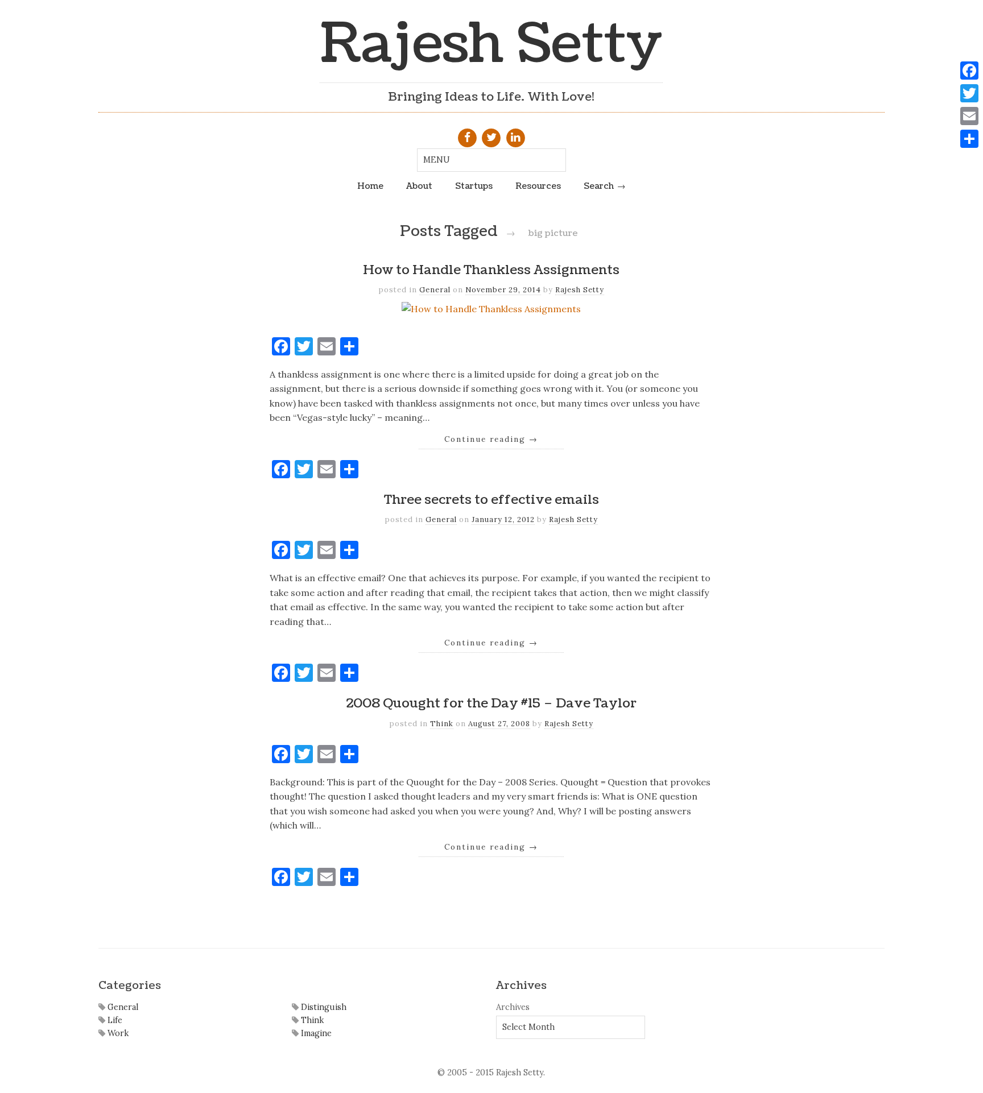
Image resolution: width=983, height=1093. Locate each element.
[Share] (969, 138)
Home (370, 186)
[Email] (969, 116)
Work (117, 1033)
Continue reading (491, 439)
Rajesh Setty (491, 44)
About (419, 186)
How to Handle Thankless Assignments (491, 270)
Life (113, 1020)
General (435, 290)
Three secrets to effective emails (491, 500)
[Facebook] (969, 70)
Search (599, 186)
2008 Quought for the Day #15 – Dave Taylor (491, 703)
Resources (538, 186)
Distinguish (322, 1007)
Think (441, 723)
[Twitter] (969, 93)
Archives (513, 1007)
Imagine (315, 1033)
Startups (474, 186)
